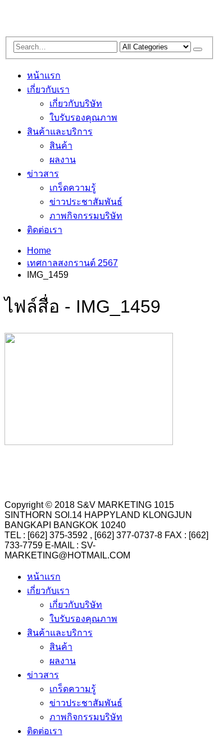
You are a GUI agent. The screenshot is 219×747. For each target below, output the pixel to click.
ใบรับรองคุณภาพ (83, 117)
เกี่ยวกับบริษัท (75, 103)
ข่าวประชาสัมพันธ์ (85, 202)
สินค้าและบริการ (60, 131)
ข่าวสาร (43, 173)
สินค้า (60, 145)
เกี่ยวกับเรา (48, 89)
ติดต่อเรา (44, 230)
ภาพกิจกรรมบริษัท (85, 216)
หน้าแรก (44, 75)
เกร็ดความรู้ (72, 188)
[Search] (197, 49)
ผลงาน (62, 159)
